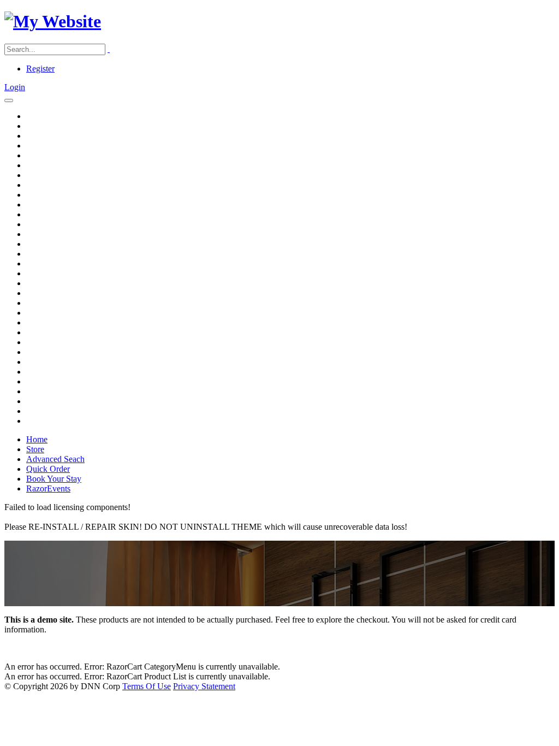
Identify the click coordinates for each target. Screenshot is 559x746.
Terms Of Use (146, 686)
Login (14, 87)
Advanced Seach (55, 459)
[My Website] (52, 21)
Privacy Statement (204, 686)
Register (40, 68)
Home (36, 439)
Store (35, 449)
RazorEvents (48, 488)
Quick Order (48, 468)
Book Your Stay (53, 478)
